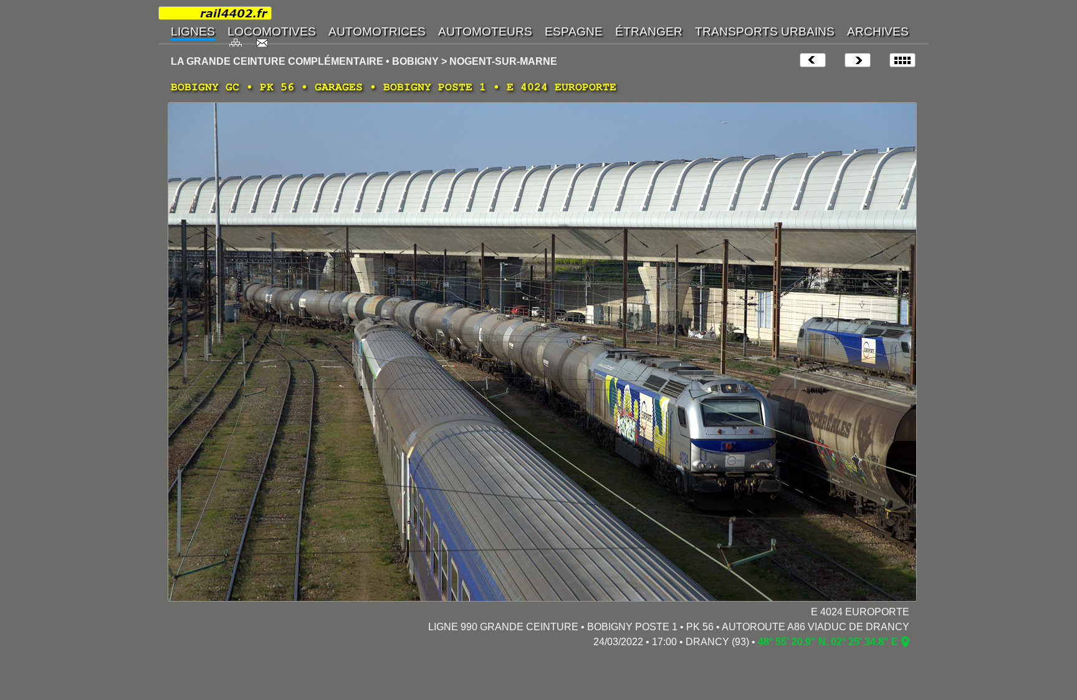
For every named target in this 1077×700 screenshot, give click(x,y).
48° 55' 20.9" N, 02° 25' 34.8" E (828, 641)
